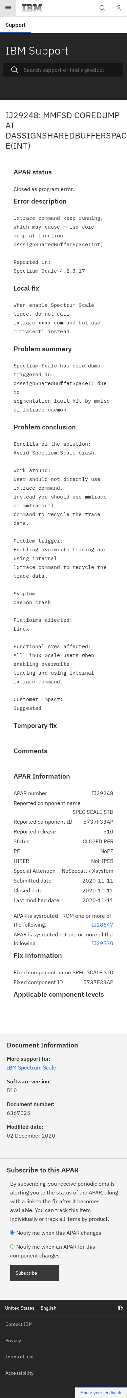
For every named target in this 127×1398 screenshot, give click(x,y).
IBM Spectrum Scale (31, 1067)
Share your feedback (101, 1392)
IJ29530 (102, 943)
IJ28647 (102, 924)
